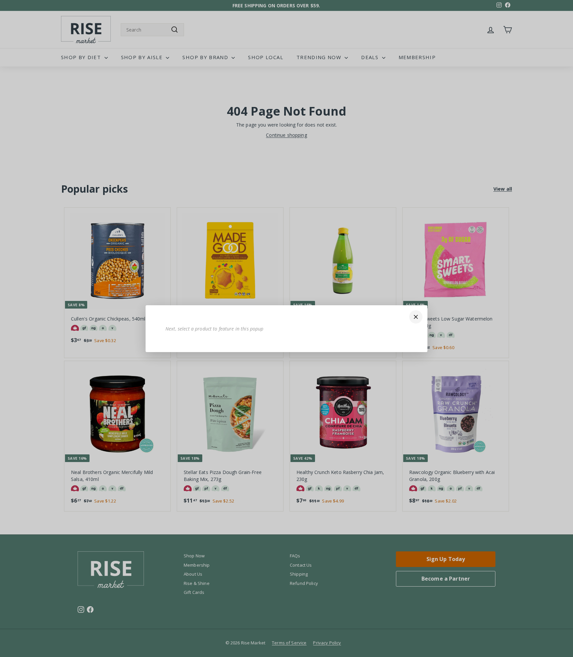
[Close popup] (415, 317)
